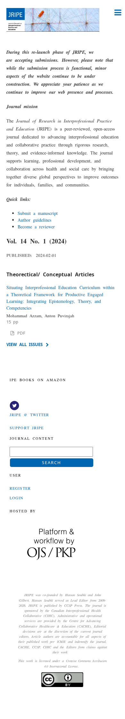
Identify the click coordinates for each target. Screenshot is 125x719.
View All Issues (24, 344)
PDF (20, 333)
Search (51, 462)
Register (20, 488)
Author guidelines (34, 220)
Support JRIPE (27, 427)
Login (17, 497)
